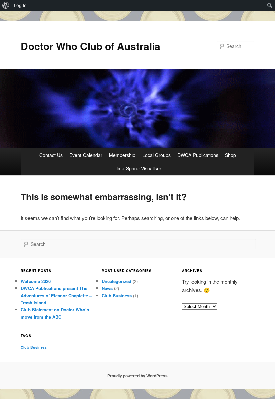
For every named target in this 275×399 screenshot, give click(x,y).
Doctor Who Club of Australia (90, 46)
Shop (230, 155)
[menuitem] (6, 5)
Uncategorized (116, 281)
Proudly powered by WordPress (137, 376)
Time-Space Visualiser (137, 168)
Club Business (117, 295)
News (107, 288)
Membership (122, 155)
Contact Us (51, 155)
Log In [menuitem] (20, 5)
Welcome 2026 (36, 281)
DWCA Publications (197, 155)
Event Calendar (85, 155)
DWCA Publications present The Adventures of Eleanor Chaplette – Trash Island (56, 295)
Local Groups (156, 155)
